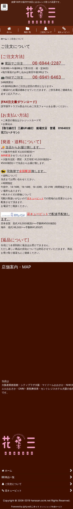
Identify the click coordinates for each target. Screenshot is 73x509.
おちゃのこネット (31, 506)
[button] (4, 7)
